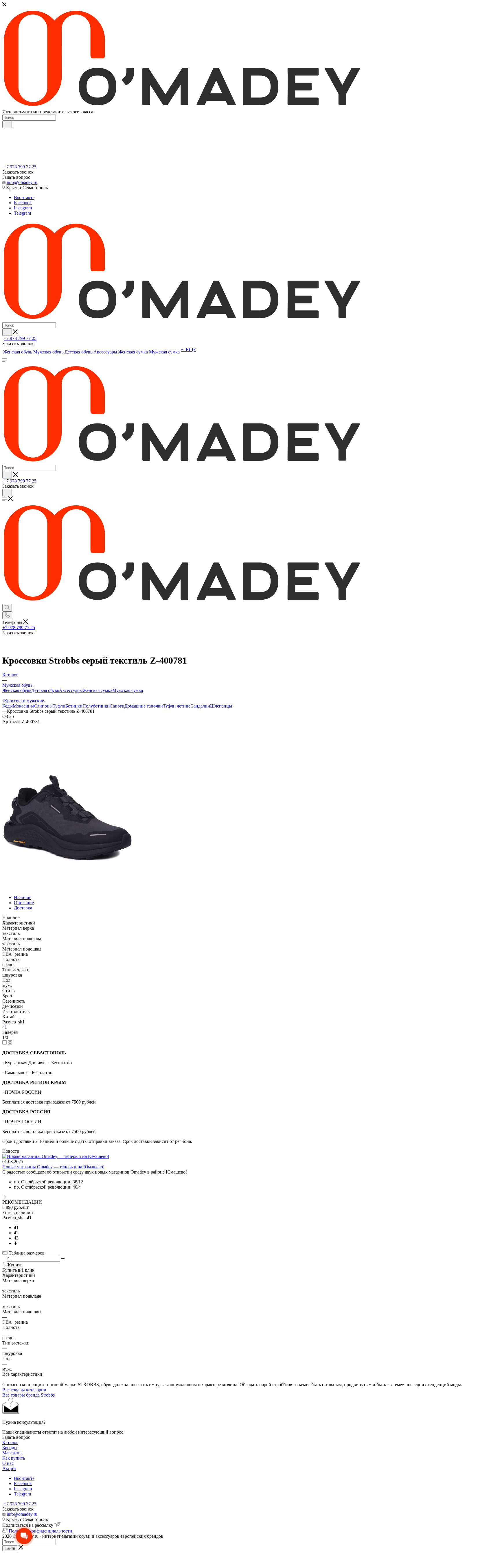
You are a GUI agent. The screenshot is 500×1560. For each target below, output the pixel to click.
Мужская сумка (127, 690)
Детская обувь (45, 690)
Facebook (23, 202)
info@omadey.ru (22, 182)
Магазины (12, 1452)
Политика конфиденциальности (40, 1530)
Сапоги (117, 705)
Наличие (22, 897)
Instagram (23, 207)
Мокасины (23, 705)
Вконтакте (24, 197)
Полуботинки (96, 705)
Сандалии (200, 705)
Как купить (13, 1458)
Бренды (9, 1447)
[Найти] (7, 124)
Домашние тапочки (143, 705)
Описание (24, 902)
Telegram (22, 213)
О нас (8, 1463)
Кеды (7, 705)
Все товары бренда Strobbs (28, 1395)
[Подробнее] (4, 1196)
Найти (10, 1548)
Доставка (23, 907)
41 (4, 1027)
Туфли (59, 705)
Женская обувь (16, 690)
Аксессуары (71, 690)
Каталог (10, 1442)
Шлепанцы (221, 705)
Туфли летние (176, 705)
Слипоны (43, 705)
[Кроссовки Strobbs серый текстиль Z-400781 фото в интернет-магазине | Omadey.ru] (67, 861)
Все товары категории (24, 1389)
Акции (9, 1468)
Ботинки (73, 705)
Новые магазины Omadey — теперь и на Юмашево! (53, 1166)
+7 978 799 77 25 (20, 166)
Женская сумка (97, 690)
